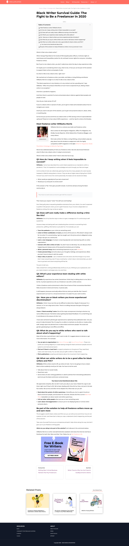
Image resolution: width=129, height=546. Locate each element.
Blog (67, 2)
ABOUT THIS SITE (54, 528)
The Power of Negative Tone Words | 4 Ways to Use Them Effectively (64, 511)
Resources (84, 2)
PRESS (51, 531)
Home (62, 2)
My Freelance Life (76, 434)
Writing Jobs (76, 2)
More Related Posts (97, 490)
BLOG (18, 528)
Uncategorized (51, 8)
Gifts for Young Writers (88, 510)
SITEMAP (52, 535)
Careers (18, 535)
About (92, 2)
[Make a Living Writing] (13, 3)
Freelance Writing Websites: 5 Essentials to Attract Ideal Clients (37, 511)
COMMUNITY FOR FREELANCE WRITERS (26, 531)
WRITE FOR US (53, 533)
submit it (79, 249)
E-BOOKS (19, 533)
